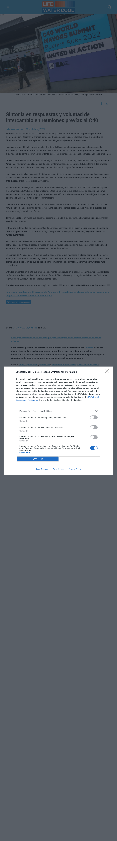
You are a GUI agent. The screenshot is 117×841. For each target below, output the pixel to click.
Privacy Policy (74, 469)
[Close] (108, 372)
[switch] (94, 417)
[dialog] (58, 421)
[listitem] (58, 411)
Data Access (58, 469)
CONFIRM (38, 459)
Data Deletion (42, 469)
